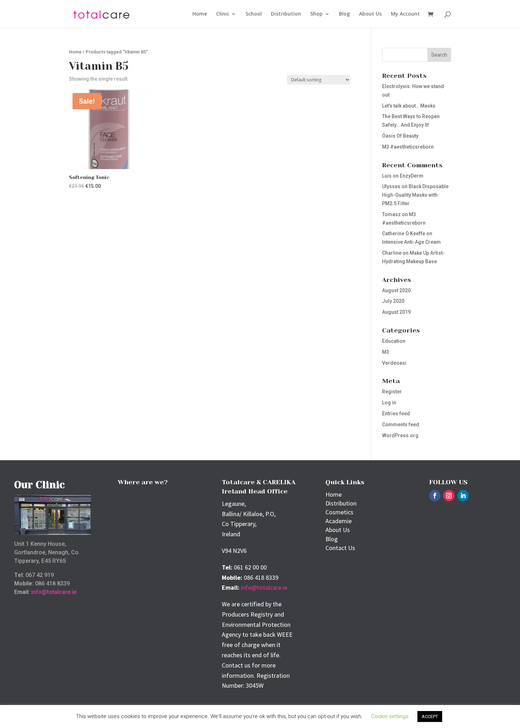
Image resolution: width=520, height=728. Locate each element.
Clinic (222, 14)
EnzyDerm (411, 176)
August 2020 (396, 290)
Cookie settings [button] (390, 716)
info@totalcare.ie (53, 592)
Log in (389, 402)
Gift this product (103, 206)
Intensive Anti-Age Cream (411, 242)
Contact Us (340, 548)
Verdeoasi (394, 363)
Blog (344, 14)
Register (392, 391)
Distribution (286, 14)
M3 (385, 352)
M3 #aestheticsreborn (408, 147)
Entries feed (396, 413)
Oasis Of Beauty (400, 136)
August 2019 (396, 312)
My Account (405, 14)
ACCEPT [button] (430, 716)
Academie (338, 521)
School (253, 14)
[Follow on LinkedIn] (463, 495)
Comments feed (400, 424)
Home (199, 14)
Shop (316, 14)
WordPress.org (400, 435)
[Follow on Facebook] (434, 495)
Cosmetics (339, 512)
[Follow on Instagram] (449, 495)
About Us (370, 14)
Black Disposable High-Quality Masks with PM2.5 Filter (415, 195)
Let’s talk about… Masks (408, 106)
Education (393, 341)
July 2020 (393, 301)
